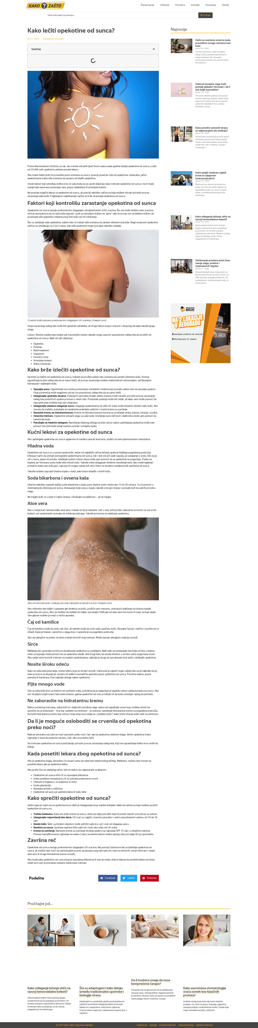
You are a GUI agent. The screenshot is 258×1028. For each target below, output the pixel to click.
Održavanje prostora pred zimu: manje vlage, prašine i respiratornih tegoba (212, 263)
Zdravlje (195, 5)
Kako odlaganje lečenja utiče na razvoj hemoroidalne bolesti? (213, 218)
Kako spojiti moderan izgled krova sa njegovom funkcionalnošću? (210, 175)
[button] (154, 49)
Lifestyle (164, 5)
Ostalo (225, 5)
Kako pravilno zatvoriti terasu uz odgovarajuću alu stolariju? (211, 129)
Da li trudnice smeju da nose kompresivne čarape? (150, 982)
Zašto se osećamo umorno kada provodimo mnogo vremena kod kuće (213, 43)
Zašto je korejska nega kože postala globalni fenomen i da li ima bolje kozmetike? (212, 87)
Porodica (180, 5)
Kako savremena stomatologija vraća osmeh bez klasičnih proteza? (204, 991)
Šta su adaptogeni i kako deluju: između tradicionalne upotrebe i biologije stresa (101, 991)
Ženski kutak (147, 5)
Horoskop (210, 5)
